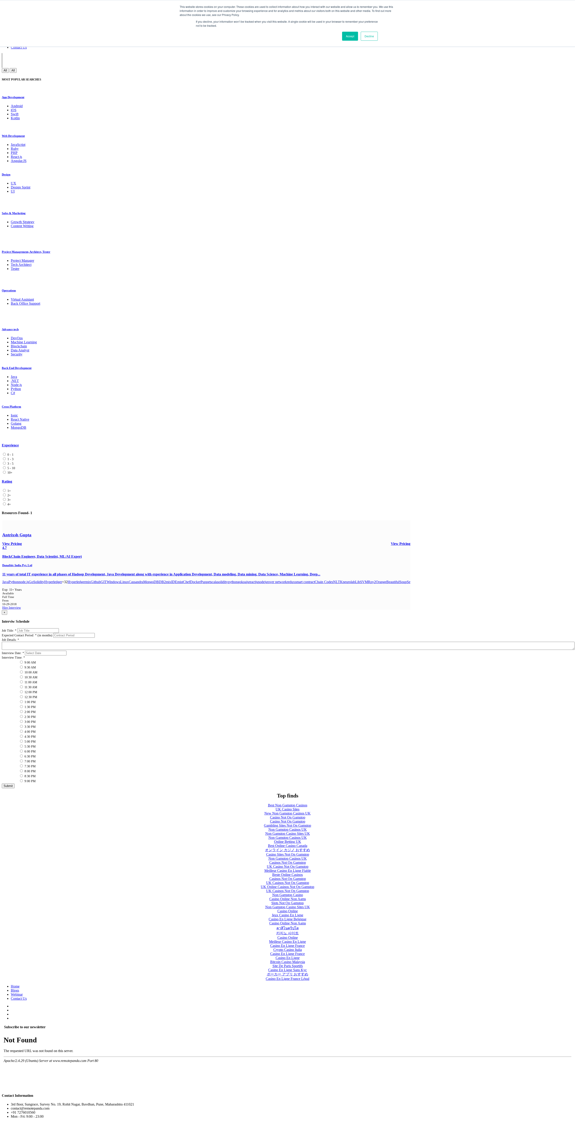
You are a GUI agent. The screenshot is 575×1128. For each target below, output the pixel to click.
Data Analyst (20, 350)
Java (14, 377)
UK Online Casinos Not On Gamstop (287, 887)
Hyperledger (53, 582)
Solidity (38, 582)
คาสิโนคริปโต (287, 928)
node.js (24, 582)
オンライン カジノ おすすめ (287, 850)
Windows (113, 582)
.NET (15, 381)
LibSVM (361, 582)
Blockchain (19, 346)
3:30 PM (29, 726)
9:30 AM (30, 667)
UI (13, 191)
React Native (20, 419)
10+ (9, 472)
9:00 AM (30, 662)
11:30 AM (30, 687)
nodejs (262, 582)
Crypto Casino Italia (287, 950)
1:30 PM (29, 707)
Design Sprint (20, 187)
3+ (9, 500)
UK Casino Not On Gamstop (287, 866)
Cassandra (136, 582)
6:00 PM (29, 751)
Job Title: (9, 630)
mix (88, 582)
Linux (124, 582)
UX (13, 183)
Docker (195, 582)
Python (16, 389)
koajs (245, 582)
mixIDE (171, 582)
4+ (9, 504)
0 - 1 (10, 454)
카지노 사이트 (287, 933)
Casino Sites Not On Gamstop (287, 854)
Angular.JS (19, 161)
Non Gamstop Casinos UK (287, 829)
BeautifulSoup (396, 582)
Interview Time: (13, 657)
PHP (14, 153)
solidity (222, 582)
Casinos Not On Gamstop (287, 862)
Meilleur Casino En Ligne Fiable (287, 871)
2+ (9, 495)
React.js (16, 157)
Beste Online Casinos (287, 875)
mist (180, 582)
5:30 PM (29, 746)
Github (96, 582)
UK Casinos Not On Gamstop (287, 883)
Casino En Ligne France (287, 946)
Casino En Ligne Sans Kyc (287, 970)
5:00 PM (29, 741)
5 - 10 (11, 468)
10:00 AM (30, 672)
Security (16, 354)
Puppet (205, 582)
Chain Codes (324, 582)
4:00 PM (29, 731)
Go (31, 582)
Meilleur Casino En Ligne (287, 942)
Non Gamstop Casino (287, 895)
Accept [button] (350, 36)
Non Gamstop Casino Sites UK (287, 833)
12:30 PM (30, 697)
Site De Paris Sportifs (287, 966)
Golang (16, 423)
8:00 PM (29, 771)
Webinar (17, 994)
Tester (15, 269)
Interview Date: (13, 653)
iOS (13, 110)
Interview (15, 607)
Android (17, 106)
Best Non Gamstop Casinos (287, 805)
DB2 (162, 582)
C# (13, 393)
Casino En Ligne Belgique (287, 919)
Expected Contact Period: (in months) (27, 635)
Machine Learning (24, 342)
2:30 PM (29, 717)
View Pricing (400, 544)
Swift (14, 114)
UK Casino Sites (287, 809)
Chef (186, 582)
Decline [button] (369, 36)
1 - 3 (10, 459)
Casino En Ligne (288, 958)
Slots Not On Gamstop (287, 903)
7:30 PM (29, 766)
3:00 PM (29, 722)
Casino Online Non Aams (287, 899)
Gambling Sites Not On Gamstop (287, 825)
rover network (277, 582)
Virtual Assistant (22, 299)
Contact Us (19, 47)
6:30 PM (29, 756)
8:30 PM (29, 776)
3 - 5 (10, 463)
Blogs (15, 990)
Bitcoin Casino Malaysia (287, 962)
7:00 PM (29, 761)
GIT (104, 582)
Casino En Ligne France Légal (287, 979)
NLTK (338, 582)
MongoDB (18, 427)
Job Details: (10, 640)
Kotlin (15, 118)
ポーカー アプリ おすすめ (287, 974)
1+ (9, 491)
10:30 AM (30, 677)
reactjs (253, 582)
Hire (5, 607)
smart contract (305, 582)
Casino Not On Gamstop (287, 817)
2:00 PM (29, 712)
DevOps (17, 338)
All (5, 70)
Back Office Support (25, 303)
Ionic (14, 415)
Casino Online (287, 911)
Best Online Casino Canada (287, 846)
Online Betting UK (287, 842)
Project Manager (22, 260)
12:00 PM (30, 692)
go (239, 582)
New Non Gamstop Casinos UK (287, 813)
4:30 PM (29, 736)
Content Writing (22, 226)
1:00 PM (29, 702)
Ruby (15, 149)
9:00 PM (29, 781)
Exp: (12, 589)
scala (213, 582)
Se (408, 582)
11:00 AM (30, 682)
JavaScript (18, 145)
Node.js (16, 385)
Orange (381, 582)
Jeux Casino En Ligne (287, 915)
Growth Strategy (22, 222)
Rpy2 (372, 582)
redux (291, 582)
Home (15, 986)
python (233, 582)
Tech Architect (21, 264)
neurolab (349, 582)
